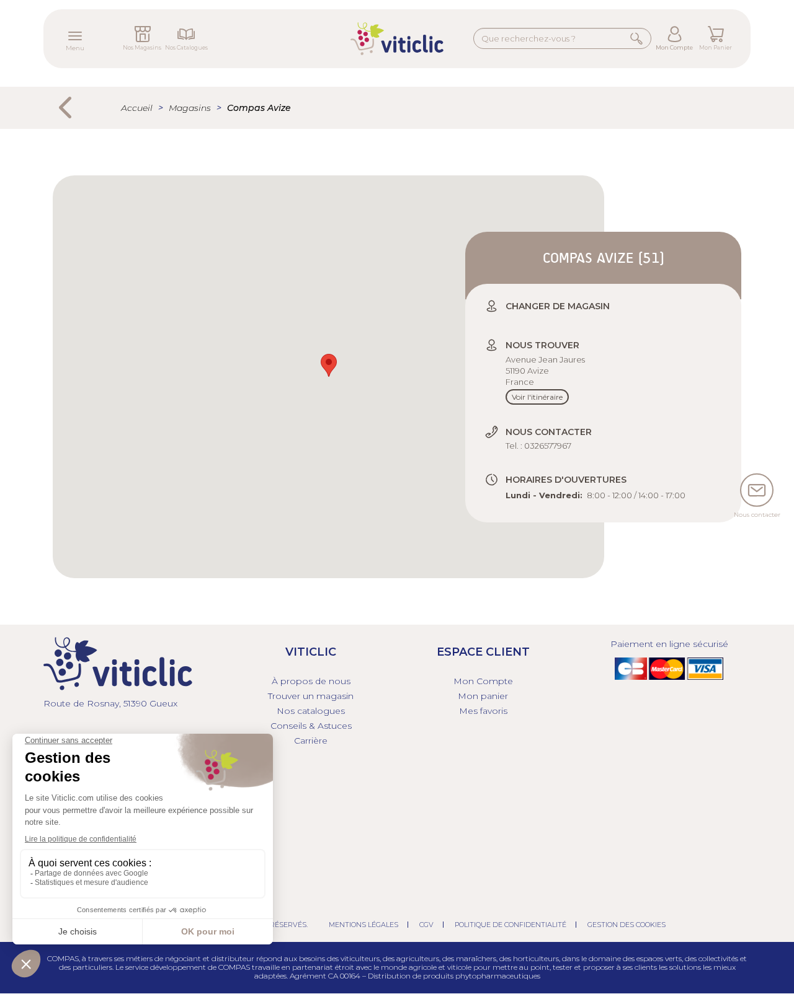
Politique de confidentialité (510, 924)
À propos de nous (311, 681)
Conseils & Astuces (311, 725)
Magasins (190, 107)
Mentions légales (363, 924)
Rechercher (636, 37)
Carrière (311, 740)
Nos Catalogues (186, 47)
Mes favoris (483, 710)
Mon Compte (674, 47)
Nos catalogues (311, 710)
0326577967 (547, 446)
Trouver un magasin (311, 696)
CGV (426, 924)
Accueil (137, 107)
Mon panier (483, 696)
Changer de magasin (558, 306)
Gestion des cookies (626, 924)
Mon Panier (715, 47)
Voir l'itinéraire (537, 397)
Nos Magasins (142, 47)
